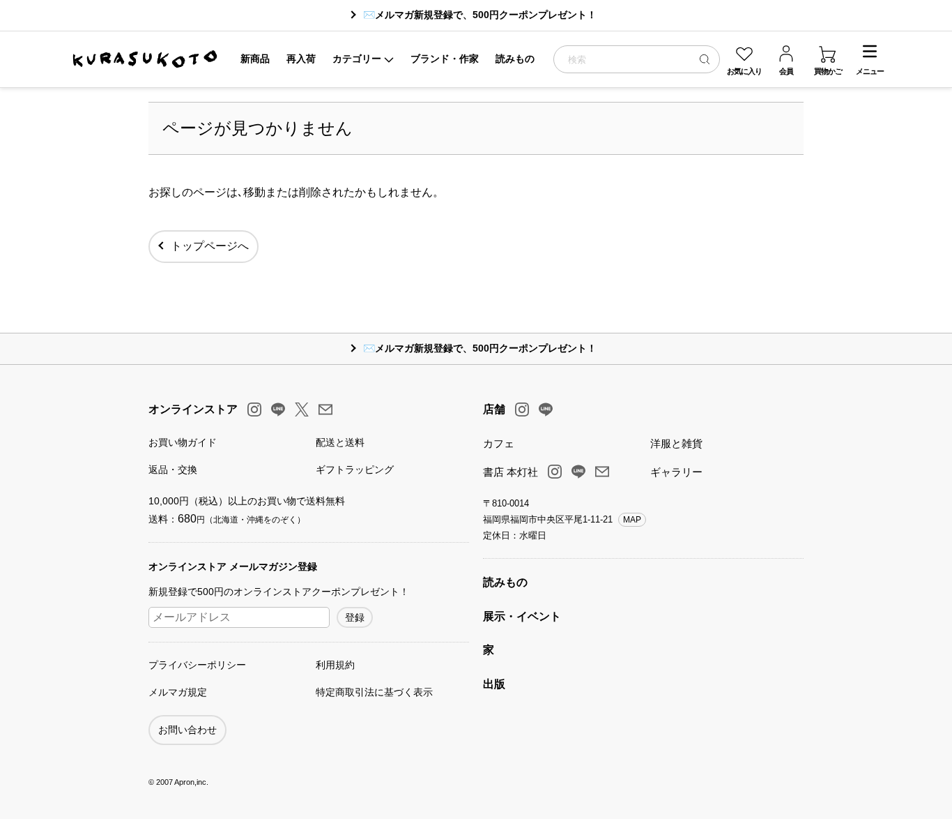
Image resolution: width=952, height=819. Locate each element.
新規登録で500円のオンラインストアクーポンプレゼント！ (278, 591)
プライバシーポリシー (197, 664)
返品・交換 (172, 469)
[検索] (704, 59)
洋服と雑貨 (676, 443)
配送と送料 (340, 442)
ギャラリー (676, 472)
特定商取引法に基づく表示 (374, 692)
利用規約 (335, 664)
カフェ (498, 443)
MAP (632, 520)
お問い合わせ (187, 729)
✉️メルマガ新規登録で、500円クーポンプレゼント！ (480, 14)
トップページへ (210, 246)
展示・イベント (522, 616)
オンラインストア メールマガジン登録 (232, 566)
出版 (494, 684)
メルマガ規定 (177, 692)
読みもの (505, 582)
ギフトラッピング (355, 469)
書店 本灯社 (510, 472)
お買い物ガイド (182, 442)
